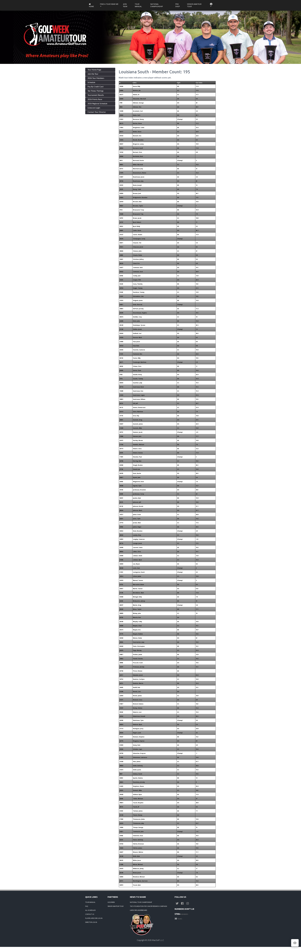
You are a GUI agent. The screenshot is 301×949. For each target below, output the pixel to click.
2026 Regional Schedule (97, 104)
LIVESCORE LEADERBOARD (138, 910)
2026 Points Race (95, 99)
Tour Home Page (94, 70)
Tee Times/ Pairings (95, 91)
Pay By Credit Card (95, 87)
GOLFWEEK (111, 902)
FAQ (86, 906)
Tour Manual (138, 5)
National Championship (156, 5)
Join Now (125, 5)
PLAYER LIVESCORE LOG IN (93, 918)
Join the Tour (93, 74)
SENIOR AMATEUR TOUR (115, 906)
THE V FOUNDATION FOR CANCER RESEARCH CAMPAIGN (148, 906)
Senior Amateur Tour (194, 5)
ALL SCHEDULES (90, 910)
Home (91, 6)
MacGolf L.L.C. (158, 940)
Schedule (91, 82)
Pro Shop (177, 5)
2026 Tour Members (96, 78)
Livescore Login (94, 108)
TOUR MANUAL (90, 902)
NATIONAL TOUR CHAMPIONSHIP (141, 902)
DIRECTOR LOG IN (91, 922)
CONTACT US (89, 914)
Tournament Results (96, 95)
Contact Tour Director (97, 112)
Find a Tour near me (109, 4)
